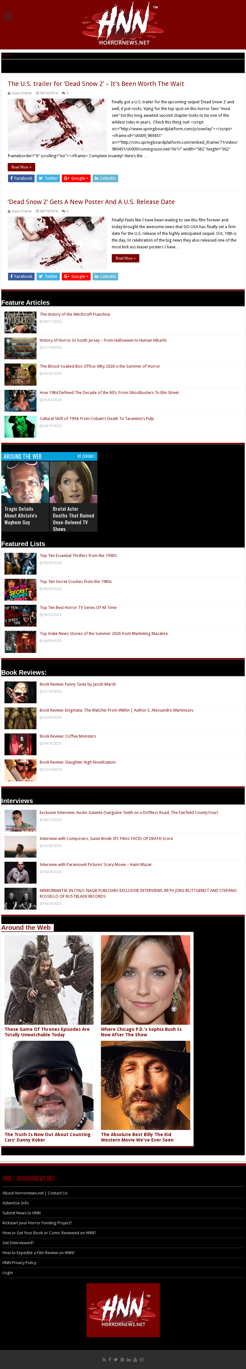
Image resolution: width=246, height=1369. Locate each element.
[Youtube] (135, 1360)
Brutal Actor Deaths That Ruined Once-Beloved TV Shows (73, 518)
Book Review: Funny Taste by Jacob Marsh (78, 684)
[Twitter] (116, 1360)
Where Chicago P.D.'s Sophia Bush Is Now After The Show (141, 1032)
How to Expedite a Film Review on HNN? (39, 1252)
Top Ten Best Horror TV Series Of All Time (78, 607)
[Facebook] (110, 1360)
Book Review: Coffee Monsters (68, 736)
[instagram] (141, 1360)
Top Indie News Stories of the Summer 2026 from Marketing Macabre (104, 633)
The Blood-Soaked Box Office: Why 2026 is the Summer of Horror (100, 366)
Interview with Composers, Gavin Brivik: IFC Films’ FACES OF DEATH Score (106, 838)
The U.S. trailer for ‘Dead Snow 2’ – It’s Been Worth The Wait (96, 84)
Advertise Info (16, 1203)
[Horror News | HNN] (123, 24)
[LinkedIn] (128, 1360)
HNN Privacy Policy (19, 1262)
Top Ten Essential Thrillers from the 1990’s (78, 555)
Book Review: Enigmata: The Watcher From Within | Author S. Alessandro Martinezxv (116, 710)
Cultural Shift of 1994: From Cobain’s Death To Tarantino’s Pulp (97, 418)
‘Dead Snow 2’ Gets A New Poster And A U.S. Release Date (91, 202)
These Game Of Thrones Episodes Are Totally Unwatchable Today (47, 1032)
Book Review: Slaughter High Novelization (78, 762)
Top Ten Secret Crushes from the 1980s (76, 581)
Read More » (21, 167)
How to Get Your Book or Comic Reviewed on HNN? (49, 1232)
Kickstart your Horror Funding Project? (37, 1222)
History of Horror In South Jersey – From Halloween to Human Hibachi (103, 340)
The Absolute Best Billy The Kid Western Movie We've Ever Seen (137, 1137)
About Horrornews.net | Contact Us (35, 1193)
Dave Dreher (22, 93)
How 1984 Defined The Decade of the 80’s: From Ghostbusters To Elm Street (109, 392)
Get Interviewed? (18, 1242)
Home (6, 55)
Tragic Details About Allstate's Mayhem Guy (20, 515)
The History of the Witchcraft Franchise (75, 314)
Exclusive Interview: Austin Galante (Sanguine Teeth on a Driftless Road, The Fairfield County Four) (129, 812)
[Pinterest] (122, 1360)
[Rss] (104, 1360)
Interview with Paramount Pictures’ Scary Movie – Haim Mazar (96, 864)
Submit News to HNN (22, 1213)
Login (8, 1272)
